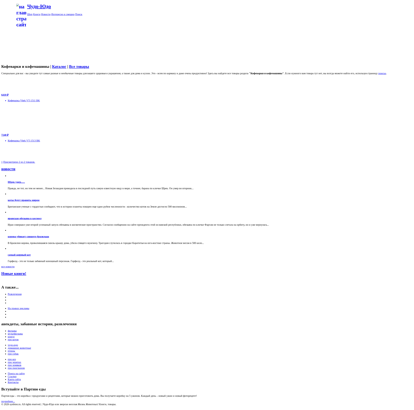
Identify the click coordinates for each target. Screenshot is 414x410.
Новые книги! (13, 273)
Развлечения (15, 294)
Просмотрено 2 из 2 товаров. (19, 162)
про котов (13, 339)
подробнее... (8, 401)
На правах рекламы (18, 308)
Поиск (78, 14)
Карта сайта (14, 379)
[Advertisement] (220, 38)
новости (8, 169)
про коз (12, 359)
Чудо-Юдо (39, 6)
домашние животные (19, 348)
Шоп (30, 14)
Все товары (79, 66)
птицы (11, 351)
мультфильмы (15, 333)
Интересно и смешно (63, 14)
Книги (36, 14)
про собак (13, 353)
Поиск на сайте (16, 373)
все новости (8, 266)
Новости (46, 14)
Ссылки (12, 376)
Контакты (13, 382)
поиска (382, 73)
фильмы (12, 330)
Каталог (59, 66)
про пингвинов (16, 368)
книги (11, 336)
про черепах (14, 362)
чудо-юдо (13, 345)
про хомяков (14, 365)
